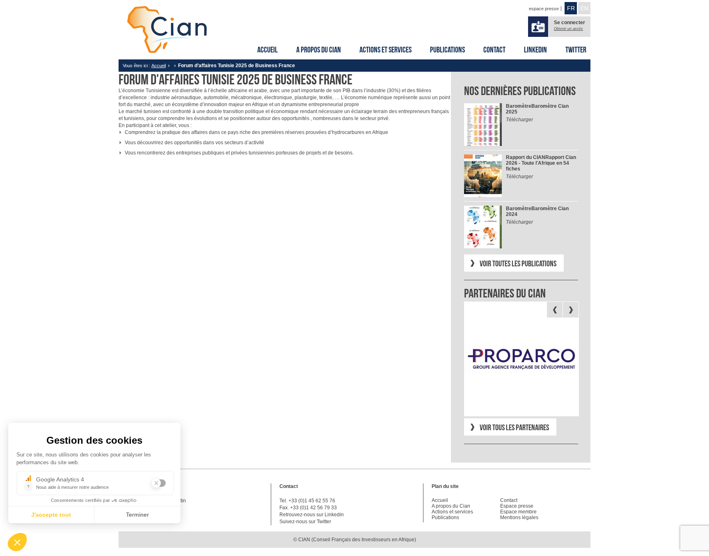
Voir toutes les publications (518, 263)
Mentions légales (519, 517)
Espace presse (516, 506)
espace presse (544, 8)
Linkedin (535, 49)
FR (571, 8)
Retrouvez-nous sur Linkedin (311, 514)
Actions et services (385, 49)
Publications (447, 49)
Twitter (575, 49)
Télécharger (519, 120)
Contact (494, 49)
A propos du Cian (318, 49)
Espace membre (518, 512)
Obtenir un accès (568, 29)
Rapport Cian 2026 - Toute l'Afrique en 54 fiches (541, 163)
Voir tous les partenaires (514, 427)
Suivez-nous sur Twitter (305, 521)
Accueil (267, 49)
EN (584, 8)
